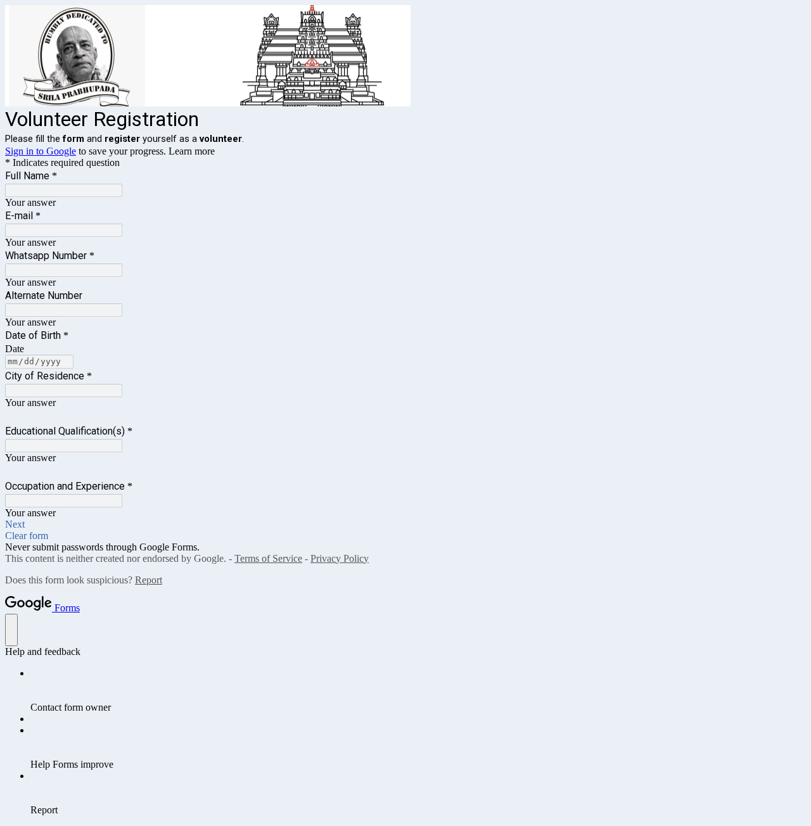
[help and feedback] (11, 630)
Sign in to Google (40, 151)
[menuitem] (418, 690)
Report (148, 580)
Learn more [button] (192, 151)
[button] (405, 524)
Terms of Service (268, 558)
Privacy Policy (339, 558)
